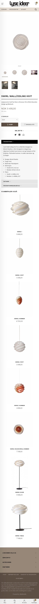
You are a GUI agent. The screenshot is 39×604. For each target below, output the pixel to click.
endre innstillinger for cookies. (24, 591)
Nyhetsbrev (19, 578)
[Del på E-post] (23, 135)
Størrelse (4, 116)
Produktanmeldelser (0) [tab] (11, 185)
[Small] (19, 39)
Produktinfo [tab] (7, 141)
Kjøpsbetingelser (13, 574)
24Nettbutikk (23, 594)
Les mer (11, 591)
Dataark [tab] (6, 181)
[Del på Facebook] (19, 135)
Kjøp (11, 124)
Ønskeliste (30, 124)
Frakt (4, 574)
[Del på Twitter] (15, 135)
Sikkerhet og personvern (28, 574)
